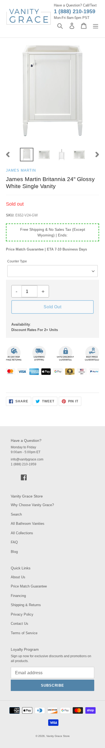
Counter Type (17, 261)
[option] (27, 154)
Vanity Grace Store (58, 735)
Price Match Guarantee (29, 586)
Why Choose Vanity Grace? (32, 505)
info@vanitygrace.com (27, 459)
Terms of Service (24, 633)
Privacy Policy (22, 614)
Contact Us (19, 624)
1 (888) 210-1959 (74, 11)
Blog (14, 552)
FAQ (14, 542)
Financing (18, 596)
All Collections (22, 533)
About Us (18, 577)
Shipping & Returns (26, 605)
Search (16, 514)
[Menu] (96, 26)
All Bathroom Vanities (27, 524)
